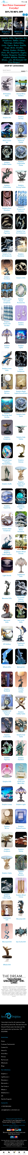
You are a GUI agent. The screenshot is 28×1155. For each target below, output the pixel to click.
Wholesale (4, 1063)
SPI (2, 1096)
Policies (3, 1056)
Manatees (4, 1080)
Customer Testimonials (8, 1044)
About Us (4, 1050)
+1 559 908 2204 (6, 1106)
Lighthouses (4, 1077)
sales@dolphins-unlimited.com (10, 1110)
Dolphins (3, 1073)
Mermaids (4, 1083)
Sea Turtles (4, 1086)
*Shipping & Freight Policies (14, 1119)
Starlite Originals (6, 1099)
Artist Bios (4, 1053)
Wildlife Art (4, 1093)
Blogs (3, 1066)
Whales (3, 1089)
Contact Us (4, 1047)
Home (3, 1041)
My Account (4, 1060)
